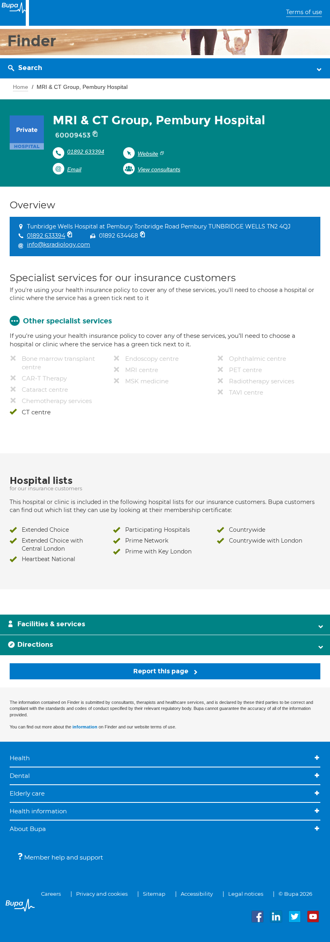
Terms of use (304, 12)
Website (148, 153)
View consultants (159, 169)
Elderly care (27, 793)
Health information (38, 811)
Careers (51, 894)
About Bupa (28, 829)
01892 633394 (85, 151)
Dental (20, 776)
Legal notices (245, 894)
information (84, 726)
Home (20, 87)
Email (74, 169)
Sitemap (154, 894)
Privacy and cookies (102, 894)
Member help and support (63, 857)
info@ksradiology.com (58, 244)
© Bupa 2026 (295, 894)
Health (20, 758)
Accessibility (197, 894)
